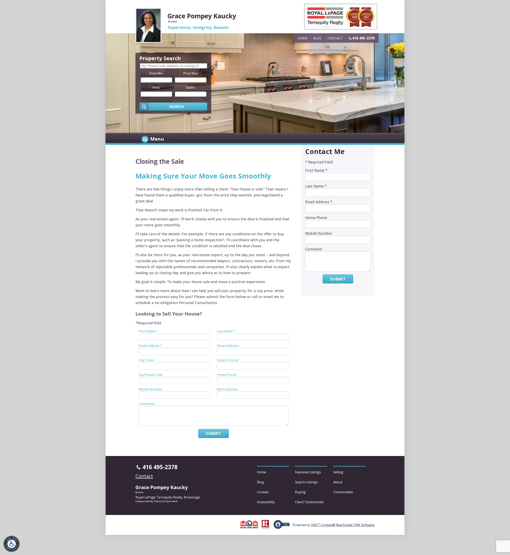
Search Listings (306, 482)
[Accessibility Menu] (11, 544)
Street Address (228, 345)
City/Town (146, 360)
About (337, 482)
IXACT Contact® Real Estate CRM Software (343, 525)
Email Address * (150, 345)
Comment (313, 249)
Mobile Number (150, 389)
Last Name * (226, 331)
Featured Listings (308, 472)
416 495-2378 (363, 38)
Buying (300, 492)
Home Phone (226, 375)
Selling (338, 472)
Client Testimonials (309, 502)
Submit (213, 433)
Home (302, 38)
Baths (190, 87)
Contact (335, 38)
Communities (343, 492)
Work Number (227, 389)
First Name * (148, 331)
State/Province (228, 360)
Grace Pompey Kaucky (201, 16)
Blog (317, 38)
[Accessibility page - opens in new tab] (283, 527)
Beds (156, 87)
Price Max (190, 73)
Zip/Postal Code (150, 375)
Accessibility (266, 502)
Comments (147, 404)
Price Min (156, 73)
